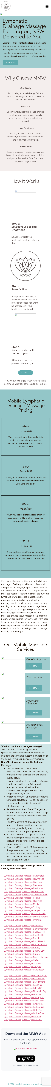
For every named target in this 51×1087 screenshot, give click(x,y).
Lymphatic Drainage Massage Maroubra (23, 1019)
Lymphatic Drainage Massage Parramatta (24, 876)
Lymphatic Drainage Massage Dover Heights (25, 975)
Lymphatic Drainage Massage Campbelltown (25, 894)
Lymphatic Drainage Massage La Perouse (24, 1007)
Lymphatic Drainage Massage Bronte (22, 954)
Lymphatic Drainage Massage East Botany (24, 978)
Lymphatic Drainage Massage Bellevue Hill (24, 932)
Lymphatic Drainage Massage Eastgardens (24, 982)
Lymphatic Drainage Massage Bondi (21, 938)
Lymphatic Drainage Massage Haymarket (24, 879)
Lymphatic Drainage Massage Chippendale (24, 910)
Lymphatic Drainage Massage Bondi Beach (24, 941)
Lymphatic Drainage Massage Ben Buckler (24, 935)
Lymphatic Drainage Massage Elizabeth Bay (25, 991)
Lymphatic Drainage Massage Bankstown (24, 891)
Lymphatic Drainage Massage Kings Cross (24, 1000)
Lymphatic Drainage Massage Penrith (22, 898)
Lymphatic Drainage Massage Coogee (22, 966)
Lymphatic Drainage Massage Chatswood (24, 885)
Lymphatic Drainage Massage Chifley (22, 960)
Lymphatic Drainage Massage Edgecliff (22, 988)
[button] (47, 6)
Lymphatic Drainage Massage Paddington (24, 969)
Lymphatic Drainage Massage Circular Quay (25, 913)
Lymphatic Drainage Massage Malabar (22, 1016)
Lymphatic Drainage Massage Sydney (22, 907)
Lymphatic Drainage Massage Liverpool (23, 882)
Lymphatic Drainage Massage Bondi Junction (25, 944)
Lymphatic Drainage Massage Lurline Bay (24, 1013)
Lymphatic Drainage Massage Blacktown (23, 888)
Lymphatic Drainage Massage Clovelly (22, 963)
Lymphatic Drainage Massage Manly (21, 904)
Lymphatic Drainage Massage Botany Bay (24, 951)
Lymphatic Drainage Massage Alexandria (23, 925)
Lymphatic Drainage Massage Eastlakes (23, 985)
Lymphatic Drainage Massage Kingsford (23, 1004)
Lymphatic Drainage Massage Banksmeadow (26, 929)
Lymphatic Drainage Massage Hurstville (23, 901)
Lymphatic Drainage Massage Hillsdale (22, 994)
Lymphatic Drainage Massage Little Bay (23, 1010)
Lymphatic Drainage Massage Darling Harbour (26, 916)
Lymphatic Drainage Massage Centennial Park (26, 957)
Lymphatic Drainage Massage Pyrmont (22, 920)
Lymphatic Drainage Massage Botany (22, 947)
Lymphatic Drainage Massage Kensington (24, 997)
